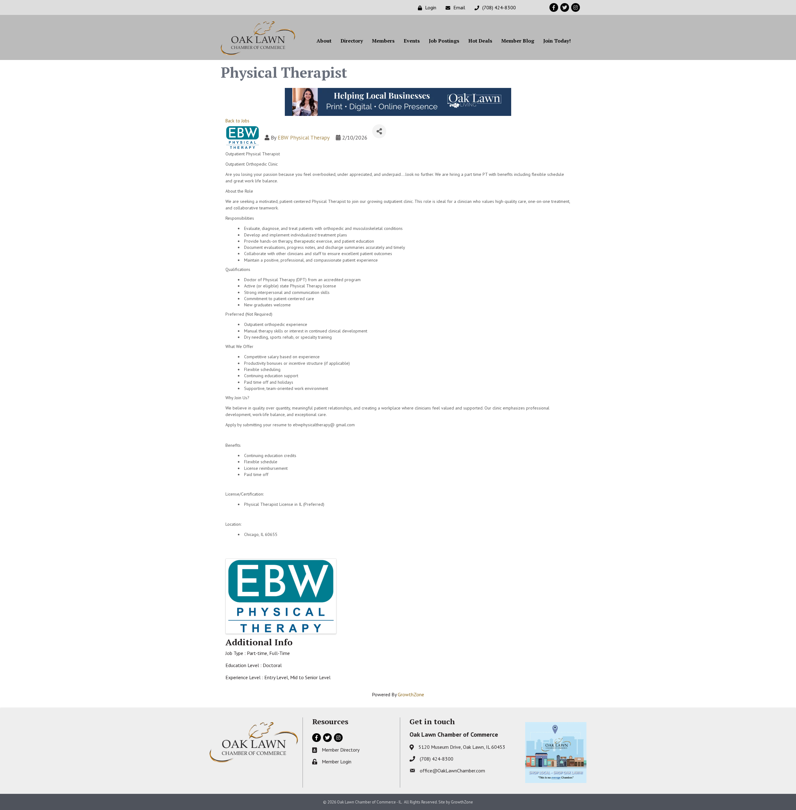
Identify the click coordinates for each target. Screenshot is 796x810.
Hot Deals (480, 40)
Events (412, 40)
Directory (351, 40)
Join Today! (557, 40)
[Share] (379, 131)
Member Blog (517, 40)
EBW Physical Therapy (304, 137)
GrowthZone (411, 694)
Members (383, 40)
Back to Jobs (237, 121)
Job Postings (444, 40)
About (324, 40)
